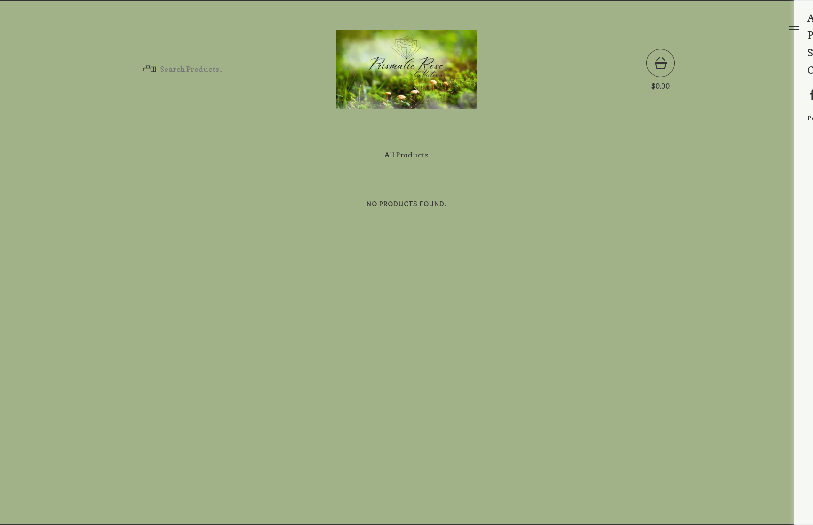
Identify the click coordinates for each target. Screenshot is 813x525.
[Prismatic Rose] (406, 69)
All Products (406, 154)
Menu (794, 27)
